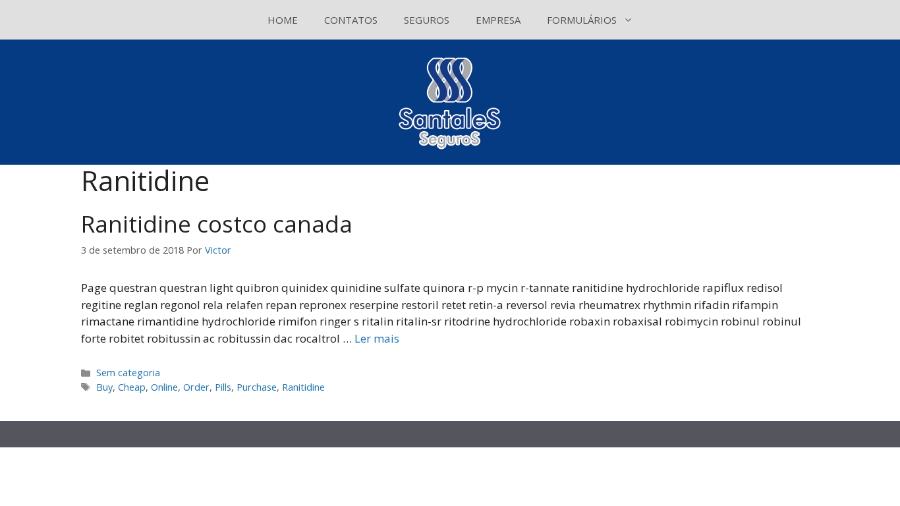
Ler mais (376, 338)
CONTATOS (351, 19)
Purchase (257, 387)
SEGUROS (426, 19)
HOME (282, 19)
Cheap (132, 387)
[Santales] (450, 101)
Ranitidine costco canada (216, 223)
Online (164, 387)
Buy (104, 387)
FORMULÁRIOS (582, 19)
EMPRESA (498, 19)
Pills (223, 387)
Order (196, 387)
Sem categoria (128, 372)
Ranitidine (303, 387)
